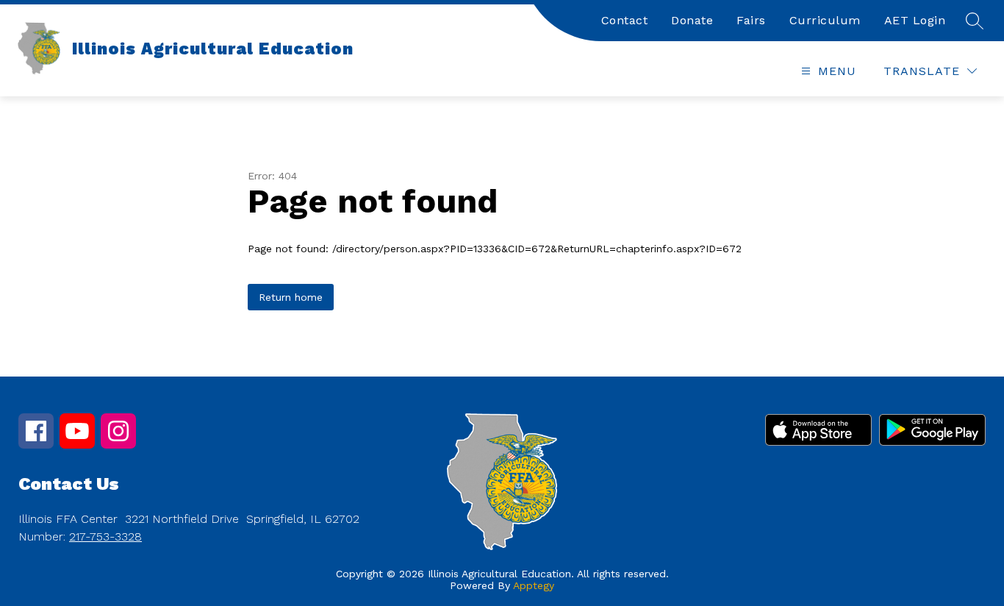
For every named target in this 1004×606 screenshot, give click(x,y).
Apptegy (533, 585)
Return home (291, 297)
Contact (624, 20)
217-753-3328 (105, 536)
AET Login (915, 20)
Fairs (751, 20)
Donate (692, 20)
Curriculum (825, 20)
